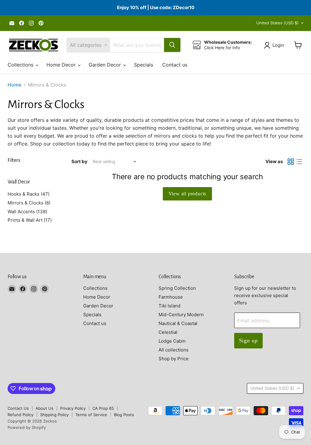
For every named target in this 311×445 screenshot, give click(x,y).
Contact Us (18, 408)
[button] (275, 45)
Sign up (248, 340)
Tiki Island (169, 306)
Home (14, 84)
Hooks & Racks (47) (29, 194)
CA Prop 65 (103, 408)
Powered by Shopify (27, 427)
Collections (21, 65)
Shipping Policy (54, 414)
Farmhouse (171, 297)
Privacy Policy (73, 408)
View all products (188, 193)
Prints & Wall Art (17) (30, 220)
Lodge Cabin (172, 341)
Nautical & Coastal (178, 323)
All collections (174, 350)
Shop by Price (174, 358)
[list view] (299, 161)
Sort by (79, 161)
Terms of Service (91, 414)
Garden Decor (105, 65)
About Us (44, 408)
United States (277, 22)
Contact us (174, 65)
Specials (143, 65)
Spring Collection (177, 288)
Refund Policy (20, 414)
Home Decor (61, 65)
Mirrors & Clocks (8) (29, 203)
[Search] (172, 45)
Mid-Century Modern (181, 314)
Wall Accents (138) (27, 211)
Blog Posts (124, 414)
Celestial (168, 332)
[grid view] (290, 161)
